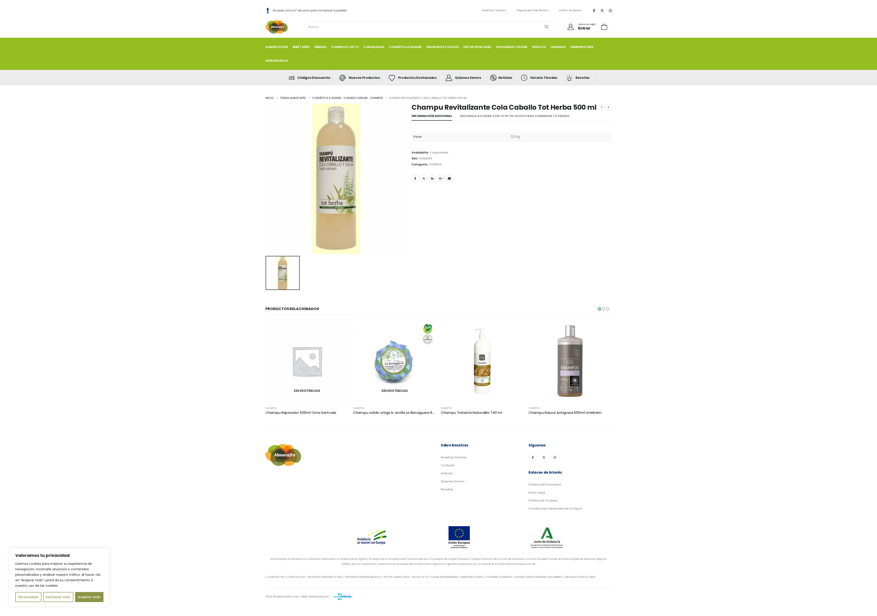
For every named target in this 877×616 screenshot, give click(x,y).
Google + (440, 178)
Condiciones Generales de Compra (555, 508)
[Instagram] (610, 10)
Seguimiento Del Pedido (532, 10)
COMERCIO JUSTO (345, 47)
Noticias (447, 473)
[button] (599, 309)
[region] (59, 577)
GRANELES (558, 47)
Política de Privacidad (544, 484)
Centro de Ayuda (570, 10)
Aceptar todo (89, 597)
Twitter (423, 178)
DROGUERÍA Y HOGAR (511, 47)
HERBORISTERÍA (581, 47)
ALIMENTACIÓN (276, 47)
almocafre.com (288, 596)
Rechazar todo (58, 597)
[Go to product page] (482, 361)
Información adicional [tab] (432, 116)
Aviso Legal (536, 492)
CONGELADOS (373, 47)
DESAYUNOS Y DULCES (442, 47)
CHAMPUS (435, 164)
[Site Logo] (276, 27)
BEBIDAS (320, 47)
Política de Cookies (542, 500)
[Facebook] (594, 10)
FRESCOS (539, 47)
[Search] (546, 26)
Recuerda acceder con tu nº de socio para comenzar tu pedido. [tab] (515, 116)
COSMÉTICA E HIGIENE (405, 47)
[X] (602, 10)
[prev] (601, 107)
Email (449, 178)
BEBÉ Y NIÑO (301, 47)
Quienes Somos (453, 481)
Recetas (447, 489)
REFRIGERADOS (276, 60)
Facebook (415, 178)
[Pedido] (605, 27)
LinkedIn (432, 178)
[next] (608, 107)
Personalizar (28, 597)
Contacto (448, 465)
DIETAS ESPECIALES (477, 47)
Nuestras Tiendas (494, 10)
